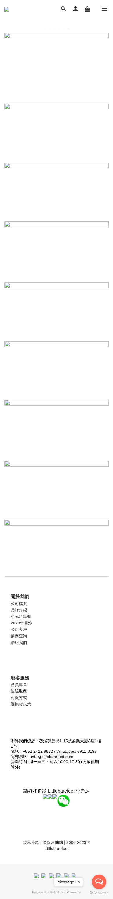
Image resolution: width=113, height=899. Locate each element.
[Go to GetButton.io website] (99, 893)
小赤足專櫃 (21, 616)
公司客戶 (19, 629)
